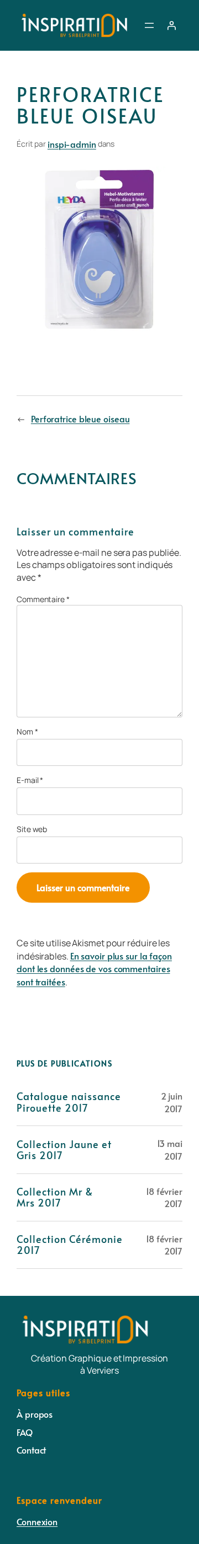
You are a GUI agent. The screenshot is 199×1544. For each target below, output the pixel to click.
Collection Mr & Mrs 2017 (55, 1197)
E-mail (30, 780)
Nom (27, 731)
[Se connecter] (171, 25)
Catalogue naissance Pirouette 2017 (69, 1102)
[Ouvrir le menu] (149, 25)
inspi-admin (72, 144)
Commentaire (43, 599)
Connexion (37, 1521)
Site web (32, 829)
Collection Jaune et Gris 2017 (64, 1150)
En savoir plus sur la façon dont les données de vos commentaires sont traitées (94, 969)
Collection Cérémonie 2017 (70, 1245)
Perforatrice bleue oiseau (80, 418)
